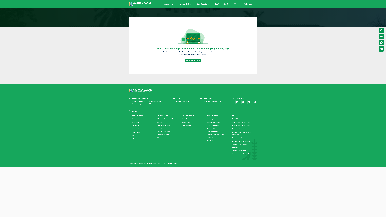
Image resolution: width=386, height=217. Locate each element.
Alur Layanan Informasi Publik (241, 122)
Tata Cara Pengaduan (239, 150)
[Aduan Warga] (381, 36)
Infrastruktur (136, 132)
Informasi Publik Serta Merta (241, 141)
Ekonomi (134, 119)
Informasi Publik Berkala (239, 138)
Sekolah (159, 122)
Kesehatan (135, 122)
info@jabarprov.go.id (182, 101)
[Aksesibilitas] (381, 42)
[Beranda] (140, 4)
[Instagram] (243, 102)
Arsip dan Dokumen (213, 125)
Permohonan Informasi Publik (241, 125)
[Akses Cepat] (381, 49)
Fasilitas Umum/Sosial (163, 131)
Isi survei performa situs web (212, 101)
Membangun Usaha (163, 134)
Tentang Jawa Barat (213, 122)
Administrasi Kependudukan (166, 119)
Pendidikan (135, 125)
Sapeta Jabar (186, 122)
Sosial (133, 135)
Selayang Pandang (213, 119)
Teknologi (135, 139)
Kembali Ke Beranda (193, 60)
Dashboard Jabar (187, 125)
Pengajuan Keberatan (239, 129)
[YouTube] (255, 102)
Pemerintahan (136, 129)
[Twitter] (249, 102)
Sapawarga (210, 140)
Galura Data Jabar (187, 119)
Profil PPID (235, 119)
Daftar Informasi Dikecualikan (241, 154)
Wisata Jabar (161, 138)
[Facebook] (237, 102)
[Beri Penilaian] (381, 30)
